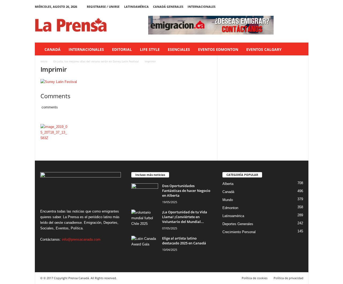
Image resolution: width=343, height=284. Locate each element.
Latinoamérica (136, 7)
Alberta (227, 184)
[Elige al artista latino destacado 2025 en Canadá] (144, 246)
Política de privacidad (288, 278)
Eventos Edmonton (218, 49)
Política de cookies (254, 278)
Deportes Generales (237, 224)
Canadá (52, 49)
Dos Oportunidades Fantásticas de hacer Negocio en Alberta (186, 190)
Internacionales (201, 7)
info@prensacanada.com (81, 239)
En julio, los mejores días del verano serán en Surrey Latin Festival (96, 61)
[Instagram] (288, 6)
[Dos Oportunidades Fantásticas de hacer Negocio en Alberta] (144, 193)
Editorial (122, 49)
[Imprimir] (126, 82)
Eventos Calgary (264, 49)
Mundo (227, 200)
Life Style (150, 49)
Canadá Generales (168, 7)
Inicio (43, 61)
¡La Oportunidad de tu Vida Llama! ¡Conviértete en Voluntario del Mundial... (184, 217)
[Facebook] (279, 6)
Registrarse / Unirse (103, 7)
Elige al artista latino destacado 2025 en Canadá (184, 240)
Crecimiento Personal (239, 232)
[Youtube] (304, 6)
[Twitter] (296, 6)
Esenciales (179, 49)
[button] (300, 49)
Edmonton (230, 208)
